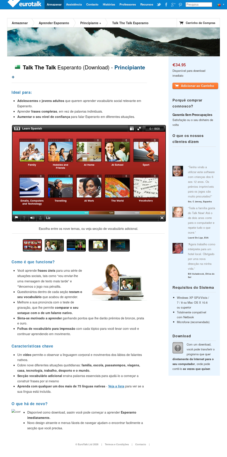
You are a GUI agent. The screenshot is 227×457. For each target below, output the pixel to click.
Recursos (146, 4)
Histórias (109, 4)
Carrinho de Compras (200, 23)
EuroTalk (25, 4)
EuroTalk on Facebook (166, 4)
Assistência (74, 4)
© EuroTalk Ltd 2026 (86, 444)
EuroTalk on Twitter (158, 4)
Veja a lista (116, 386)
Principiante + (90, 23)
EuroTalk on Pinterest (180, 4)
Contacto (92, 4)
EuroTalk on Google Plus (173, 4)
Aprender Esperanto (54, 23)
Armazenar (54, 4)
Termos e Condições (117, 444)
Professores (127, 4)
